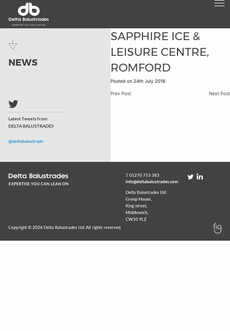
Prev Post (121, 93)
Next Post (219, 93)
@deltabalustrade (25, 141)
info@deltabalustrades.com (152, 181)
